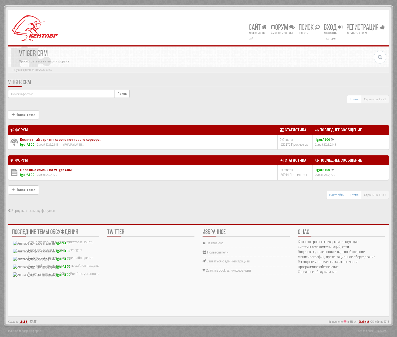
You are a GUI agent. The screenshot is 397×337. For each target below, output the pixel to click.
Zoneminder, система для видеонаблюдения (60, 257)
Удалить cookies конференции (228, 270)
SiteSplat (364, 321)
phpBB (23, 321)
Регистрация (363, 28)
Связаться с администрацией (228, 261)
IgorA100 (27, 144)
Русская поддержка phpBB (24, 331)
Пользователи (217, 252)
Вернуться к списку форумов (33, 210)
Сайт (255, 28)
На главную (214, 243)
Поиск (307, 28)
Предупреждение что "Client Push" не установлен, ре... (68, 273)
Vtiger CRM (19, 82)
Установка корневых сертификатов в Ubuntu (60, 242)
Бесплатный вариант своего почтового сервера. (59, 139)
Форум (280, 28)
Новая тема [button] (25, 115)
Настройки (337, 195)
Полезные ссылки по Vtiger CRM (45, 170)
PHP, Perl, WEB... (73, 144)
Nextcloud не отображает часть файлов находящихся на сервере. (76, 265)
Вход (331, 28)
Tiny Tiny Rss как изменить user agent (55, 250)
